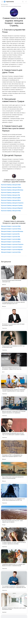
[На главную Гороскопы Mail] (9, 1)
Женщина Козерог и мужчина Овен (11, 226)
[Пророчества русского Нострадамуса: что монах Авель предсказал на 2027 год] (14, 494)
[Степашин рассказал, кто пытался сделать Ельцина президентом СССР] (14, 297)
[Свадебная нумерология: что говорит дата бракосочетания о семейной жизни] (14, 559)
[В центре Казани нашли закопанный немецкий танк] (14, 275)
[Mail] (4, 1)
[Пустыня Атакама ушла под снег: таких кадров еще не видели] (14, 516)
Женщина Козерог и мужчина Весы (11, 241)
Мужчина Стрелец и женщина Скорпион (12, 203)
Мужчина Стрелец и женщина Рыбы (11, 210)
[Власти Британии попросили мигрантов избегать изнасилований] (14, 472)
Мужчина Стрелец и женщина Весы (11, 200)
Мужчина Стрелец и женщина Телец (11, 187)
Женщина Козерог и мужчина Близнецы (12, 231)
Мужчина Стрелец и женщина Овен (11, 184)
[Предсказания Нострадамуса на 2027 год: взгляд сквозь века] (14, 341)
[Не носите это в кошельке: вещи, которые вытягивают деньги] (14, 319)
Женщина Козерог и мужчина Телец (11, 228)
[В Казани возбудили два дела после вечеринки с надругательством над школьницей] (14, 363)
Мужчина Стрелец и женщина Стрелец (11, 205)
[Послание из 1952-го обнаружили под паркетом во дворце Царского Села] (14, 450)
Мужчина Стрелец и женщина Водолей (12, 208)
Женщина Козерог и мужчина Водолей (12, 249)
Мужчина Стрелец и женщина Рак (10, 192)
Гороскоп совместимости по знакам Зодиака (11, 6)
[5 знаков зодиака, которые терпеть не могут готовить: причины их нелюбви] (14, 538)
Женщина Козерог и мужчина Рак (10, 234)
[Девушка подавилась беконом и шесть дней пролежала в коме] (14, 603)
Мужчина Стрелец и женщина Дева (11, 197)
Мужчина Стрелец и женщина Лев (10, 195)
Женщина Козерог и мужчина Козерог (11, 247)
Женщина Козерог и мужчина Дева (10, 239)
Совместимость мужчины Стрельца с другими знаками (14, 181)
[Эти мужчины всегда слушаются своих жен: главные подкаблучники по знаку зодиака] (14, 385)
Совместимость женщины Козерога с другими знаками (14, 222)
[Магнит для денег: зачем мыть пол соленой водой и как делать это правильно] (14, 407)
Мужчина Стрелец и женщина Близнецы (12, 190)
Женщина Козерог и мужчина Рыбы (11, 252)
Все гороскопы (4, 4)
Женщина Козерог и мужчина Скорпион (12, 244)
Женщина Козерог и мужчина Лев (10, 236)
